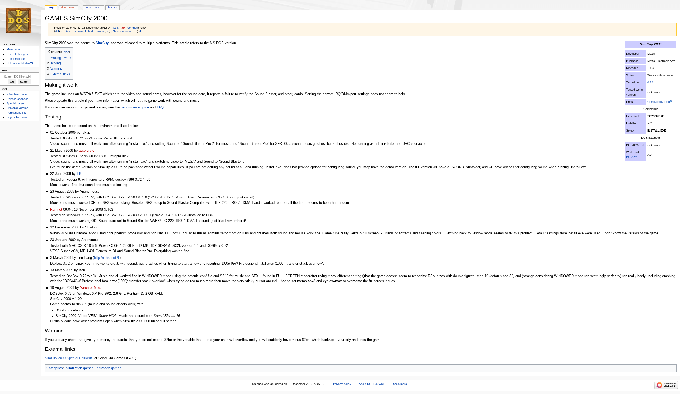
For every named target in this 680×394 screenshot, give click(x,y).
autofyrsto (86, 150)
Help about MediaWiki (20, 63)
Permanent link (16, 112)
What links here (17, 94)
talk (123, 27)
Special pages (16, 103)
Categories (54, 368)
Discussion (68, 7)
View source (93, 7)
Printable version (17, 107)
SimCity (102, 43)
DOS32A (632, 157)
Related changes (17, 98)
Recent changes (17, 54)
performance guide (135, 107)
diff (57, 31)
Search (6, 70)
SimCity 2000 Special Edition (67, 358)
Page (51, 7)
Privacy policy (342, 383)
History (112, 7)
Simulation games (80, 368)
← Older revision (72, 31)
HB (79, 174)
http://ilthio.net (105, 258)
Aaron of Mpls (90, 288)
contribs (133, 27)
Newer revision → (124, 31)
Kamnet (56, 209)
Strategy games (109, 368)
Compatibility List (658, 101)
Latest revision (94, 31)
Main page (13, 49)
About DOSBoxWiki (371, 383)
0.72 (650, 82)
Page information (17, 117)
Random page (16, 58)
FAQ (160, 107)
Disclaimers (399, 383)
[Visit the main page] (20, 20)
